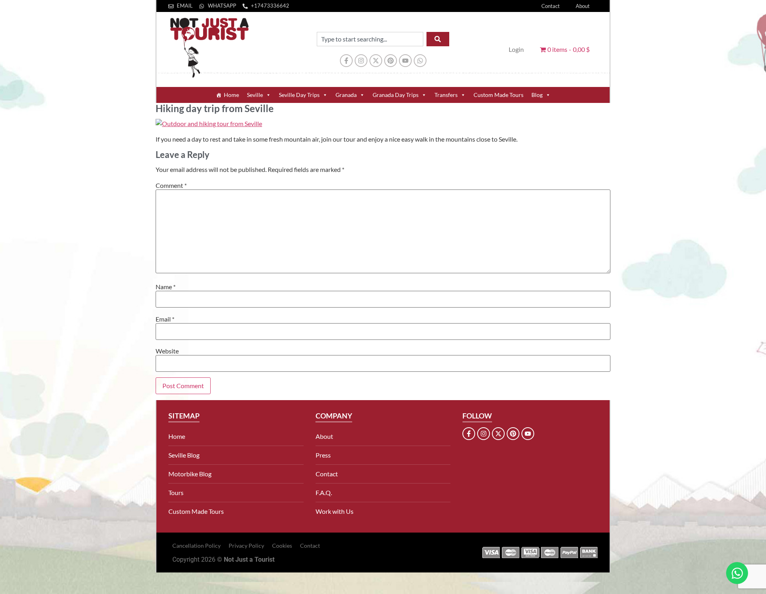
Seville (255, 94)
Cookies (282, 545)
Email (165, 319)
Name (166, 287)
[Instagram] (361, 60)
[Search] (437, 39)
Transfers (446, 94)
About (583, 6)
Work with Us (334, 511)
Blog (537, 94)
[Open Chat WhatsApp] (737, 573)
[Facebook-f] (346, 60)
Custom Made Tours (498, 94)
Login (516, 49)
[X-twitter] (375, 60)
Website (167, 351)
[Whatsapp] (420, 60)
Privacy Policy (246, 545)
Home (231, 94)
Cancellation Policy (196, 545)
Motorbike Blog (189, 474)
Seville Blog (183, 455)
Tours (176, 492)
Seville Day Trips (299, 94)
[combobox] (370, 39)
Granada (346, 94)
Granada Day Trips (396, 94)
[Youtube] (405, 60)
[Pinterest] (390, 60)
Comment (171, 185)
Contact (550, 6)
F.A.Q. (324, 492)
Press (323, 455)
